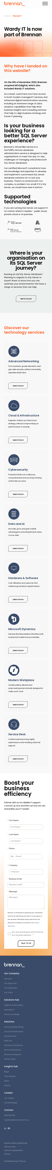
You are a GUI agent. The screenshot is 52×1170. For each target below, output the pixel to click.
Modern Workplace (12, 1054)
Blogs (6, 1071)
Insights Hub (11, 1066)
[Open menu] (45, 3)
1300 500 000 (9, 1115)
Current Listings (10, 1102)
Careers (8, 1092)
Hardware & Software (13, 1045)
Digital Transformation (13, 1005)
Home (7, 16)
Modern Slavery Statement (15, 1143)
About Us (8, 978)
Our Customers (10, 988)
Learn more (18, 385)
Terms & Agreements (13, 1150)
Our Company (11, 973)
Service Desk (9, 1059)
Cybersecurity (10, 1036)
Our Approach (10, 983)
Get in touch (26, 298)
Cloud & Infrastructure (13, 1031)
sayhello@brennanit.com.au (16, 1120)
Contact (8, 1110)
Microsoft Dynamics (12, 1050)
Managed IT (9, 1009)
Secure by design (11, 1014)
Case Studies (10, 1076)
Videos (7, 1085)
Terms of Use (10, 1146)
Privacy (7, 1154)
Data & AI (8, 1040)
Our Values (9, 1098)
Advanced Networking (14, 1027)
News (6, 1081)
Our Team (8, 992)
